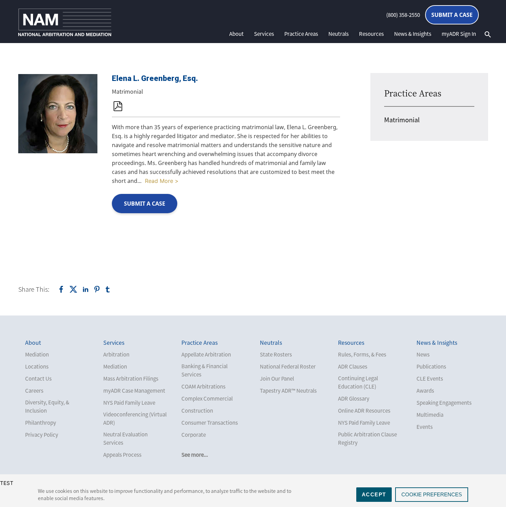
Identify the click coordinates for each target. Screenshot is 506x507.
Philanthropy (40, 422)
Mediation (37, 354)
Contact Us (38, 378)
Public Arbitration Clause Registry (367, 438)
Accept (374, 494)
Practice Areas (301, 34)
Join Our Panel (277, 378)
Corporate (193, 434)
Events (425, 427)
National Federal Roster (288, 366)
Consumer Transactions (209, 422)
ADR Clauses (352, 366)
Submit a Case (452, 15)
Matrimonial (402, 119)
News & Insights (412, 34)
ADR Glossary (353, 398)
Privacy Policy (41, 434)
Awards (425, 390)
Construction (197, 410)
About (236, 34)
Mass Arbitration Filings (130, 378)
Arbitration (116, 354)
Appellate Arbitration (206, 354)
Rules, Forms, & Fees (362, 354)
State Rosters (276, 354)
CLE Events (430, 378)
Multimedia (430, 414)
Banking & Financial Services (204, 370)
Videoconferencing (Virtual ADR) (135, 418)
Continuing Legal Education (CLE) (358, 382)
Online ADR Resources (364, 410)
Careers (34, 390)
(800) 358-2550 (403, 15)
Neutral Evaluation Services (125, 438)
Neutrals (338, 34)
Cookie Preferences (431, 494)
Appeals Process (122, 454)
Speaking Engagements (444, 402)
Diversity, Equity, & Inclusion (47, 406)
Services (264, 34)
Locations (37, 366)
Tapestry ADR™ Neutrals (288, 390)
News (423, 354)
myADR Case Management (134, 390)
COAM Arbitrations (203, 386)
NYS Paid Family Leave (129, 402)
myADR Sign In (459, 34)
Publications (431, 366)
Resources (371, 34)
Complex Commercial (207, 398)
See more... (194, 454)
